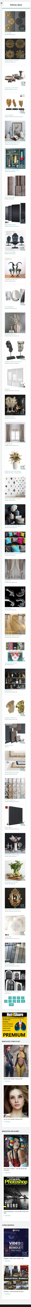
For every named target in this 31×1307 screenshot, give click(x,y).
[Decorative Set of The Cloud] (15, 141)
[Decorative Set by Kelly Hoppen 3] (15, 524)
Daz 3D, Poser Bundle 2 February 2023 (13, 1119)
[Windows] (15, 387)
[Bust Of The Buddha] (15, 250)
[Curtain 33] (15, 579)
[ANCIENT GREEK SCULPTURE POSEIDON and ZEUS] (15, 360)
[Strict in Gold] (15, 688)
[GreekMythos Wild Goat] (15, 278)
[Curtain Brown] (15, 442)
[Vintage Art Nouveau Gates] (15, 990)
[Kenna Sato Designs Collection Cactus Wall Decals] (15, 497)
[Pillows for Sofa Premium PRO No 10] (15, 552)
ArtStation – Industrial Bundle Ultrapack (13, 1291)
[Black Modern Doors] (15, 223)
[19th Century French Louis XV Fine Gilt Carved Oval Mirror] (15, 908)
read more (7, 1081)
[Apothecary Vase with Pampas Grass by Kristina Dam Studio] (15, 469)
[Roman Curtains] (15, 743)
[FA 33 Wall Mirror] (15, 305)
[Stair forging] (15, 606)
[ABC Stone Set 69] (15, 962)
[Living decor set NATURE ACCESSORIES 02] (15, 86)
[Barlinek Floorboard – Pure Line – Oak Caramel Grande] (15, 634)
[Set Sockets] (15, 31)
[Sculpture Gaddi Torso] (15, 716)
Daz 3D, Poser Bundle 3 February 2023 (13, 1079)
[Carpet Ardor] (15, 935)
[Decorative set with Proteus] (15, 853)
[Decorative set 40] (15, 415)
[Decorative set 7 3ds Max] (15, 880)
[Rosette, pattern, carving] (15, 58)
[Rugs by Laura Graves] (15, 661)
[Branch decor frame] (15, 195)
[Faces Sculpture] (15, 113)
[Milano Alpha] (15, 825)
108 (11, 1004)
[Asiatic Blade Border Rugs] (15, 771)
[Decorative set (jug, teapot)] (15, 168)
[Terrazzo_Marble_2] (15, 798)
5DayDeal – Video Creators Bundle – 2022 (14, 1258)
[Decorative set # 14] (15, 332)
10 (23, 1001)
